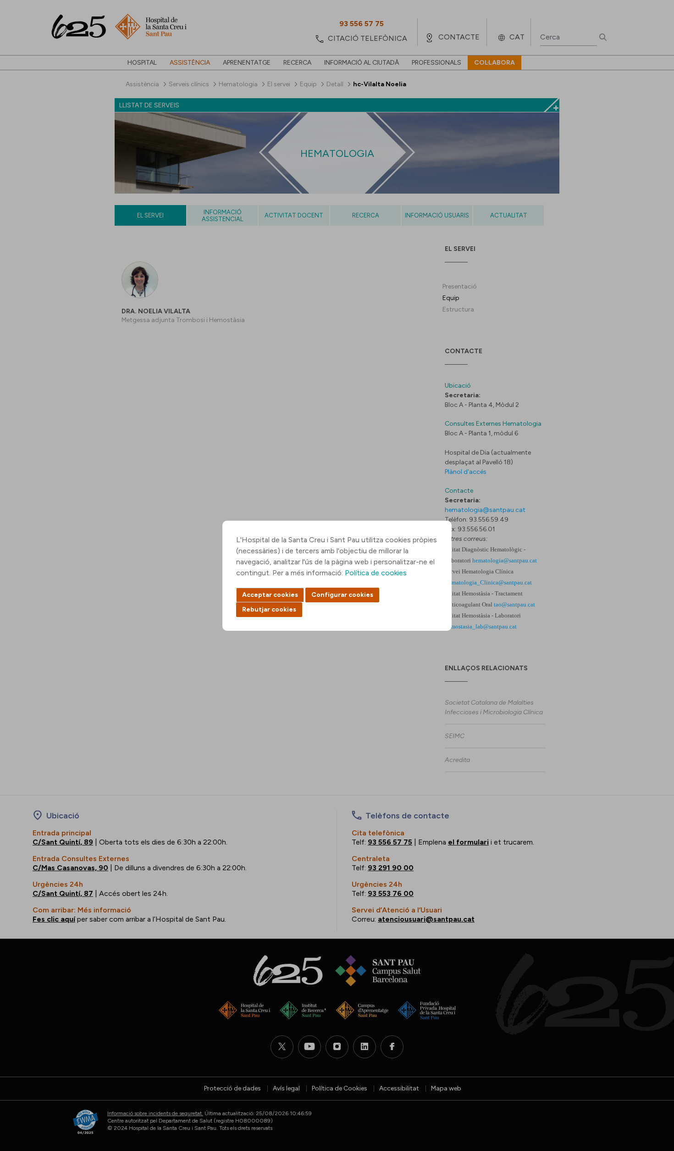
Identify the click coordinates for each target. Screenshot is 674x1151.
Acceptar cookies (270, 595)
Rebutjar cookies (269, 609)
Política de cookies (376, 572)
